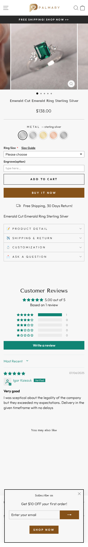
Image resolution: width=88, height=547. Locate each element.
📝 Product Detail (27, 228)
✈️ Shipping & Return (29, 238)
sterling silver (22, 135)
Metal (44, 126)
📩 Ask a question (26, 256)
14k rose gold (53, 135)
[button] (25, 314)
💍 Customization (26, 247)
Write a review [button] (44, 345)
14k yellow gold (43, 135)
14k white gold (33, 135)
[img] (14, 373)
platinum (63, 135)
